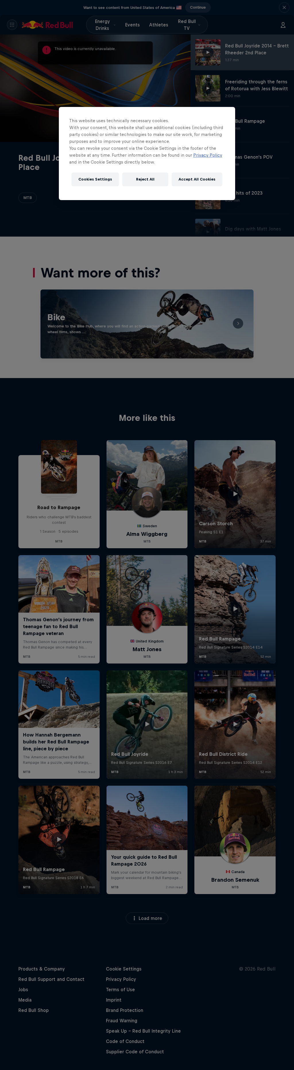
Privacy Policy (207, 155)
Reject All (145, 179)
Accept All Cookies (197, 179)
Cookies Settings (95, 179)
